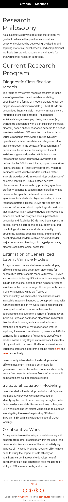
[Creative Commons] (34, 490)
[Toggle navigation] (4, 4)
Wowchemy (22, 497)
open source (44, 497)
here (57, 348)
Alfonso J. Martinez (34, 4)
